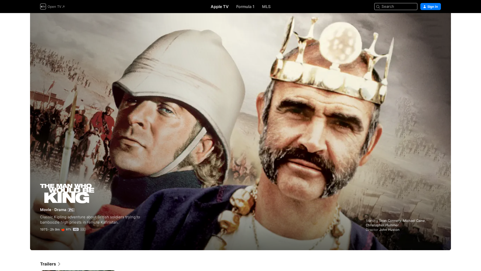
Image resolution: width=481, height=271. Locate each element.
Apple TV (220, 6)
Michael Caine (414, 221)
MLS (266, 6)
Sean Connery (390, 221)
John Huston (389, 230)
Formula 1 (245, 6)
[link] (50, 264)
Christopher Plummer (382, 225)
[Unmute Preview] (437, 23)
